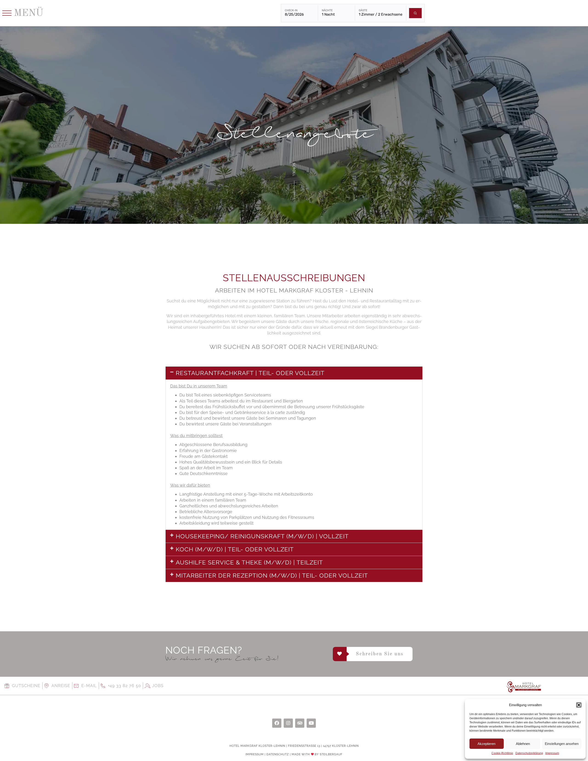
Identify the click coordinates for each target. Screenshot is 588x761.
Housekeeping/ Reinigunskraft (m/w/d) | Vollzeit (262, 536)
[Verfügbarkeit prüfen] (415, 13)
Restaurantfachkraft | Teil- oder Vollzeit (250, 373)
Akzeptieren (486, 744)
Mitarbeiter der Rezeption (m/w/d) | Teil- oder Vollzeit (272, 575)
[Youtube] (311, 723)
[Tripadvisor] (299, 723)
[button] (579, 705)
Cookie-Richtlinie (502, 753)
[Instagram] (288, 723)
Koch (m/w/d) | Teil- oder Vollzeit (235, 549)
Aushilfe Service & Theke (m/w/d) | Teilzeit (249, 562)
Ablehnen (523, 744)
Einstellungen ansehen (562, 744)
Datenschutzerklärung (529, 753)
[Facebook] (276, 723)
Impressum (552, 753)
